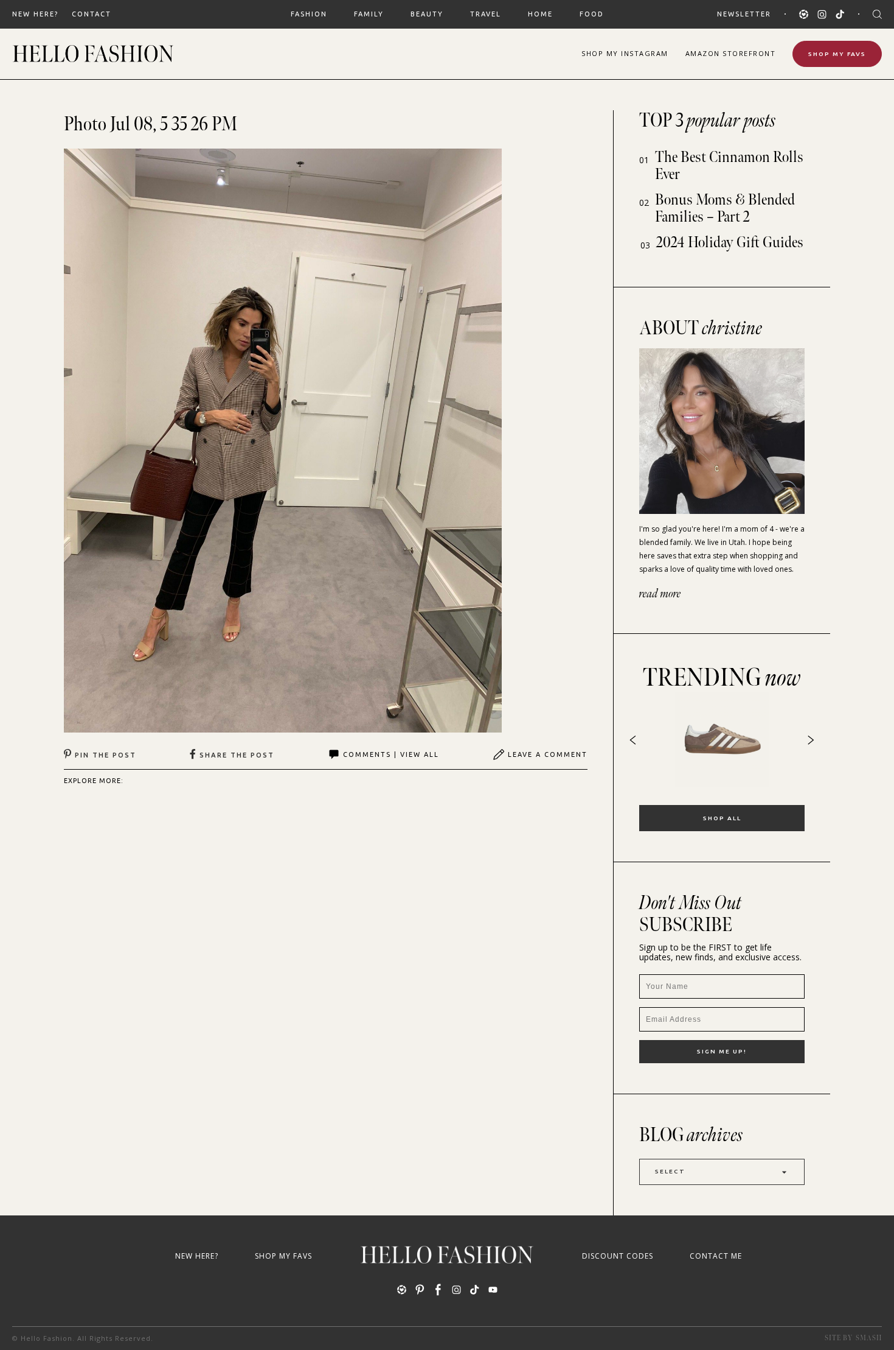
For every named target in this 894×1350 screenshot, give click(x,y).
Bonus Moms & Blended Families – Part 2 (725, 209)
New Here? (35, 14)
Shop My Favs (837, 54)
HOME (540, 14)
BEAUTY (427, 14)
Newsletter (744, 14)
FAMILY (369, 14)
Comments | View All (391, 754)
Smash (869, 1338)
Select (670, 1171)
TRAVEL (485, 14)
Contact (91, 14)
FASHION (309, 14)
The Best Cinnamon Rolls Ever (729, 166)
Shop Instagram (624, 53)
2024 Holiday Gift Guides (729, 242)
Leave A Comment (547, 754)
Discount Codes (617, 1256)
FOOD (592, 14)
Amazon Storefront (730, 53)
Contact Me (716, 1256)
